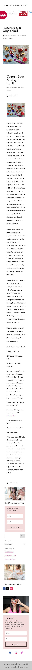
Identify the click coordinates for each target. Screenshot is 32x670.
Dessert (13, 35)
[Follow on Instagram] (11, 588)
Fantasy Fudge (10, 559)
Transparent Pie (10, 556)
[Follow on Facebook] (4, 588)
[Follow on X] (7, 588)
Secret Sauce (9, 552)
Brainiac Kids (11, 416)
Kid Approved (21, 35)
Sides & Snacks (8, 38)
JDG (27, 667)
